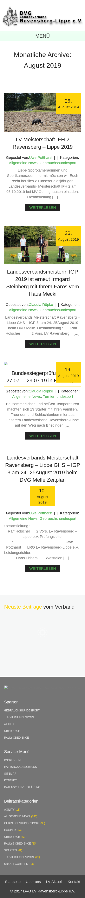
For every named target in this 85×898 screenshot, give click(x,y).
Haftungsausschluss (20, 766)
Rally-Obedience (16, 737)
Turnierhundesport (58, 396)
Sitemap (10, 773)
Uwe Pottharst (40, 157)
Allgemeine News (23, 163)
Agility (9, 724)
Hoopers (11, 830)
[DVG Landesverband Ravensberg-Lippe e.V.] (42, 25)
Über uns (33, 882)
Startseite (13, 882)
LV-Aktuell (54, 882)
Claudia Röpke (41, 305)
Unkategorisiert (17, 864)
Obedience (12, 730)
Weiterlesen (42, 207)
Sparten (10, 850)
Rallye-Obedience (17, 843)
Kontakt (10, 780)
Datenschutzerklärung (22, 787)
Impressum (12, 760)
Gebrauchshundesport (58, 163)
